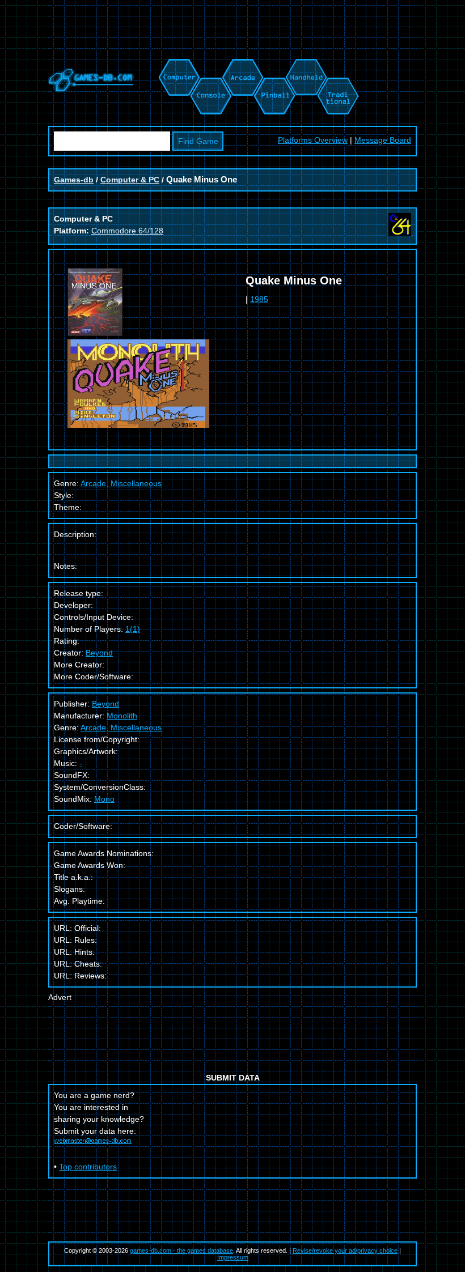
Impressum (232, 1257)
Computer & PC (129, 179)
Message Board (382, 139)
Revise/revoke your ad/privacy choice (345, 1250)
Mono (104, 798)
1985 (259, 299)
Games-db (74, 179)
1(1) (132, 628)
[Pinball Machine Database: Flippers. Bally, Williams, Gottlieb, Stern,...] (273, 64)
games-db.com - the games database (181, 1250)
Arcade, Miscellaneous (121, 727)
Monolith (122, 715)
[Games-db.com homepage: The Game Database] (91, 89)
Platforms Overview (313, 139)
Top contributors (88, 1166)
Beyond (99, 652)
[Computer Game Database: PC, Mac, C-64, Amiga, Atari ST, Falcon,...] (177, 64)
